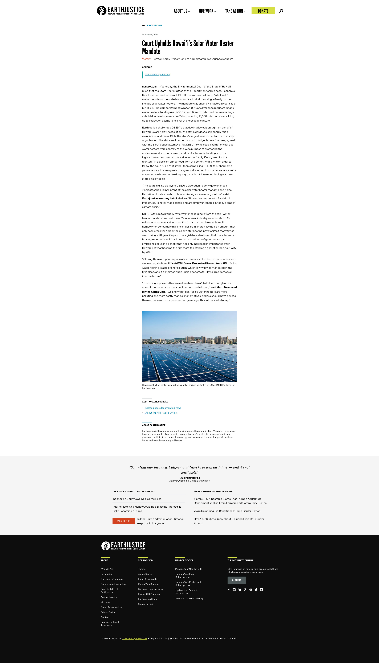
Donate (263, 11)
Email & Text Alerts (147, 578)
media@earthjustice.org (157, 74)
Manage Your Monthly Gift (188, 568)
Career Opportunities (111, 607)
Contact (105, 617)
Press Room (154, 25)
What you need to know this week (213, 491)
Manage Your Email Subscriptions (185, 575)
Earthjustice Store (147, 598)
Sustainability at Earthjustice (109, 591)
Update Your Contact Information (186, 592)
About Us (180, 11)
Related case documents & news (163, 407)
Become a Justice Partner (151, 589)
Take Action (234, 11)
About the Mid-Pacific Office (161, 412)
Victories (105, 602)
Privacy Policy (108, 612)
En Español (106, 573)
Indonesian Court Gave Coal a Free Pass (137, 498)
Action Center (145, 573)
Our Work (206, 11)
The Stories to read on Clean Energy (134, 491)
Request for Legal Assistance (110, 624)
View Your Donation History (189, 598)
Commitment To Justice (113, 583)
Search (280, 10)
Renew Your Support (148, 583)
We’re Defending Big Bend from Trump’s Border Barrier (227, 510)
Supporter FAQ (145, 603)
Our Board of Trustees (112, 578)
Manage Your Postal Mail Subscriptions (188, 584)
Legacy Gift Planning (149, 593)
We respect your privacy (134, 638)
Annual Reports (109, 597)
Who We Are (107, 568)
